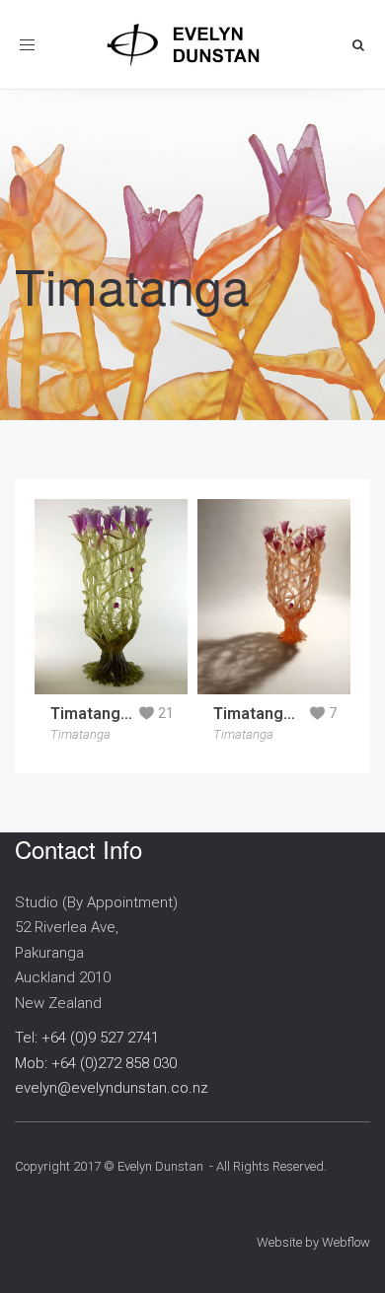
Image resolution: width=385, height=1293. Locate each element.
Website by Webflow (313, 1242)
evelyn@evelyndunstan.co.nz (111, 1088)
